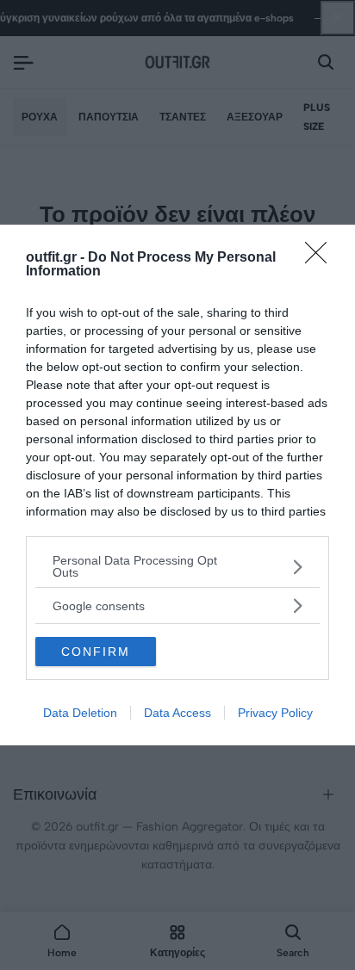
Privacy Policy (275, 713)
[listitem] (177, 566)
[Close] (321, 258)
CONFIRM (95, 651)
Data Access (177, 713)
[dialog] (177, 485)
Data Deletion (80, 713)
